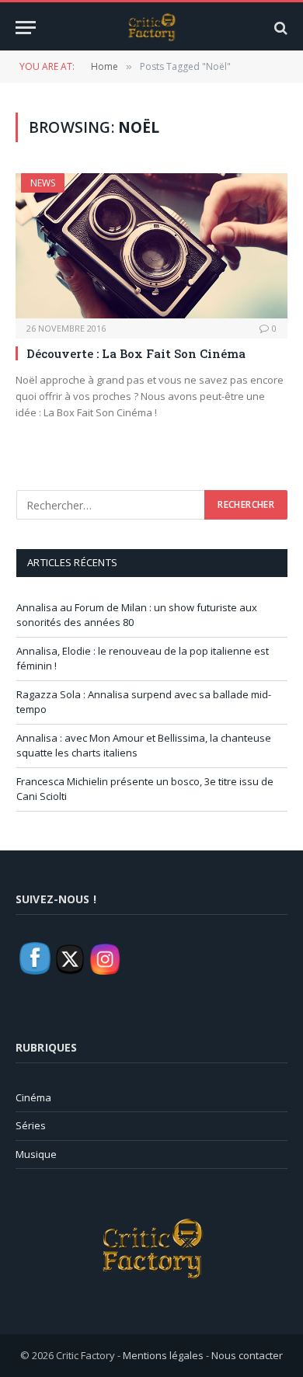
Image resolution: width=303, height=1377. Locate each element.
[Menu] (26, 27)
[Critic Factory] (151, 27)
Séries (31, 1125)
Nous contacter (247, 1355)
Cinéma (33, 1097)
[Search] (279, 27)
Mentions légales (163, 1355)
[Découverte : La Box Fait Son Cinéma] (151, 245)
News (42, 183)
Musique (36, 1154)
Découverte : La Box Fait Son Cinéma (136, 353)
